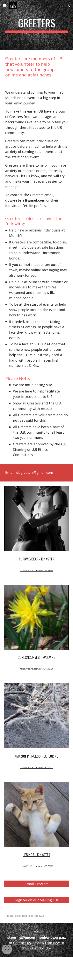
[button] (4, 5)
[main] (36, 24)
